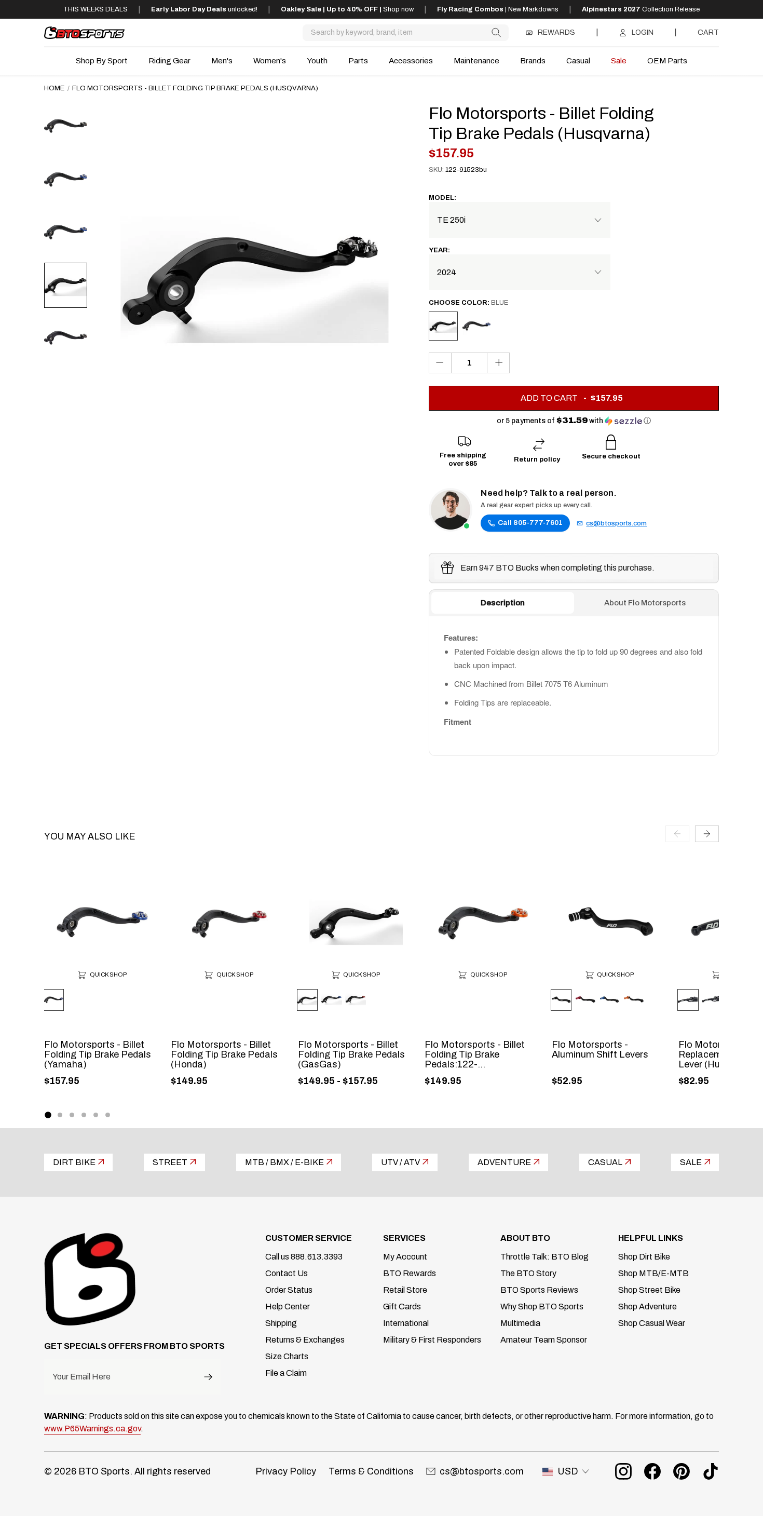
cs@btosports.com (616, 523)
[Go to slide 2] (60, 1115)
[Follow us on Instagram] (623, 1471)
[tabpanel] (574, 686)
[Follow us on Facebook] (652, 1471)
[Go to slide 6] (108, 1115)
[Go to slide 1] (47, 1114)
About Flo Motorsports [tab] (645, 603)
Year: (439, 250)
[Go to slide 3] (72, 1115)
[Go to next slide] (707, 833)
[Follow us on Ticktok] (710, 1471)
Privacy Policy (285, 1471)
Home (54, 88)
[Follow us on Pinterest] (681, 1471)
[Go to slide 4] (84, 1115)
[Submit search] (496, 32)
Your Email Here (81, 1377)
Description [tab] (503, 603)
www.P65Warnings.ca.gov (92, 1428)
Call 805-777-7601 (530, 522)
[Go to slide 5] (96, 1115)
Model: (442, 197)
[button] (574, 421)
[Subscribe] (208, 1377)
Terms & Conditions (371, 1471)
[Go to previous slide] (677, 833)
